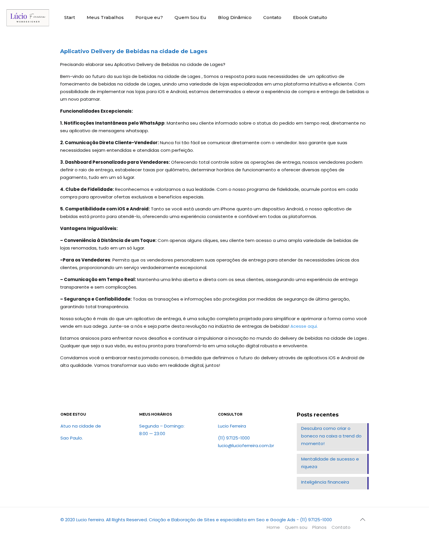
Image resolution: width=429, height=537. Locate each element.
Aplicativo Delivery (87, 51)
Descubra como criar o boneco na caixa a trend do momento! (331, 436)
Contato (341, 527)
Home (273, 527)
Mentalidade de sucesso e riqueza (330, 463)
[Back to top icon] (362, 519)
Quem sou (296, 527)
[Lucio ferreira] (28, 17)
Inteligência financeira (325, 482)
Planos (319, 527)
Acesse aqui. (304, 326)
